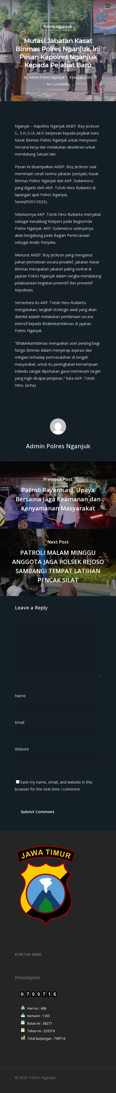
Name (22, 695)
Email (21, 722)
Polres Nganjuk (58, 26)
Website (22, 749)
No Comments (58, 84)
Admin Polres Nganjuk (47, 77)
